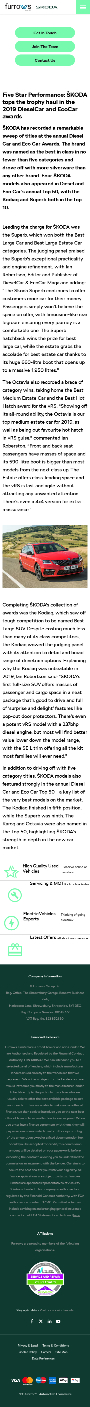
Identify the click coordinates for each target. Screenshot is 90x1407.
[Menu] (83, 7)
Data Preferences (43, 1358)
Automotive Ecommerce (55, 1394)
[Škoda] (47, 7)
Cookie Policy (28, 1352)
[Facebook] (32, 1321)
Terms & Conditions (55, 1345)
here (76, 1215)
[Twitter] (41, 1321)
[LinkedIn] (49, 1321)
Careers (46, 1352)
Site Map (62, 1352)
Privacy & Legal (28, 1345)
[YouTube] (58, 1321)
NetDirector (26, 1394)
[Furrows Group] (18, 7)
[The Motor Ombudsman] (45, 1295)
